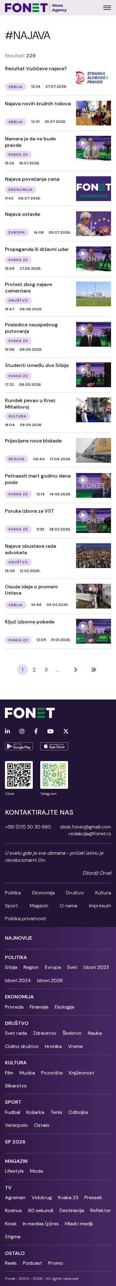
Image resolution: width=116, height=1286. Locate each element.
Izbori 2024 (18, 980)
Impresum (100, 905)
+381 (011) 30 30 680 (28, 827)
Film (9, 1073)
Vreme (75, 1046)
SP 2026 (15, 1142)
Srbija (11, 967)
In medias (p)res (41, 1223)
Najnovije (18, 938)
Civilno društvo (22, 1046)
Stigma (12, 1236)
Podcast (32, 1263)
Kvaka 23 (68, 1197)
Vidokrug (42, 1197)
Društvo (75, 892)
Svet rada (16, 1033)
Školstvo (72, 1033)
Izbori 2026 (50, 980)
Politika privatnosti (25, 918)
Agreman (15, 1197)
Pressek (93, 1197)
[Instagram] (21, 732)
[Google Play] (19, 746)
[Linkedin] (7, 732)
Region (31, 967)
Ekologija (64, 1007)
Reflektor (100, 1210)
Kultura (103, 892)
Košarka (35, 1112)
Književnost (81, 1073)
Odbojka (78, 1112)
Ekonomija (43, 892)
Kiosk (11, 1223)
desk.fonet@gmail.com (85, 827)
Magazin (39, 905)
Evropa (53, 967)
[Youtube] (50, 732)
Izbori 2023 (96, 967)
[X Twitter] (66, 732)
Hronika (53, 1046)
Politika (13, 892)
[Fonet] (36, 7)
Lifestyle (14, 1171)
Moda (36, 1171)
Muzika (27, 1073)
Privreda (14, 1007)
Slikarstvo (16, 1085)
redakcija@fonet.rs (90, 833)
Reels (11, 1263)
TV (8, 1187)
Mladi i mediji (79, 1223)
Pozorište (52, 1073)
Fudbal (12, 1112)
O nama (68, 905)
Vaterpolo (16, 1125)
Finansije (39, 1007)
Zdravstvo (44, 1033)
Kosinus (13, 1210)
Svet (72, 967)
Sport (11, 905)
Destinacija (71, 1210)
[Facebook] (36, 732)
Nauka (95, 1033)
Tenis (56, 1112)
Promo (55, 1263)
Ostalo (41, 1125)
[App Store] (54, 746)
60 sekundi (40, 1210)
